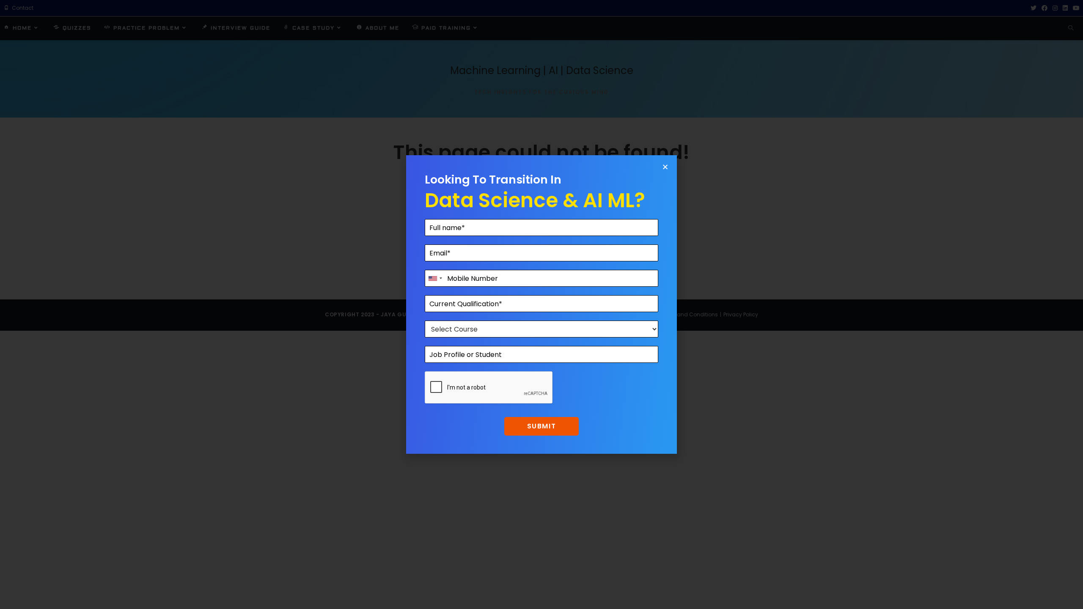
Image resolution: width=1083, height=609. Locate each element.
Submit (541, 426)
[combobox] (435, 278)
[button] (665, 167)
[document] (541, 304)
